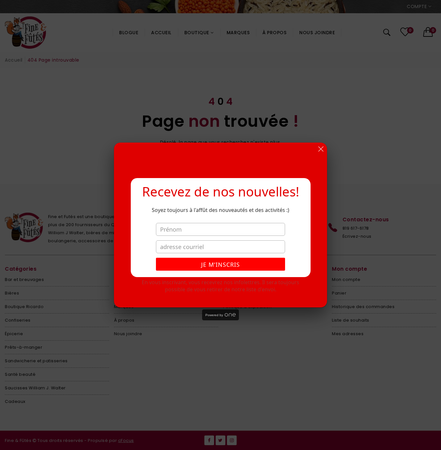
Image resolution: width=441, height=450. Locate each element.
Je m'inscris (220, 264)
